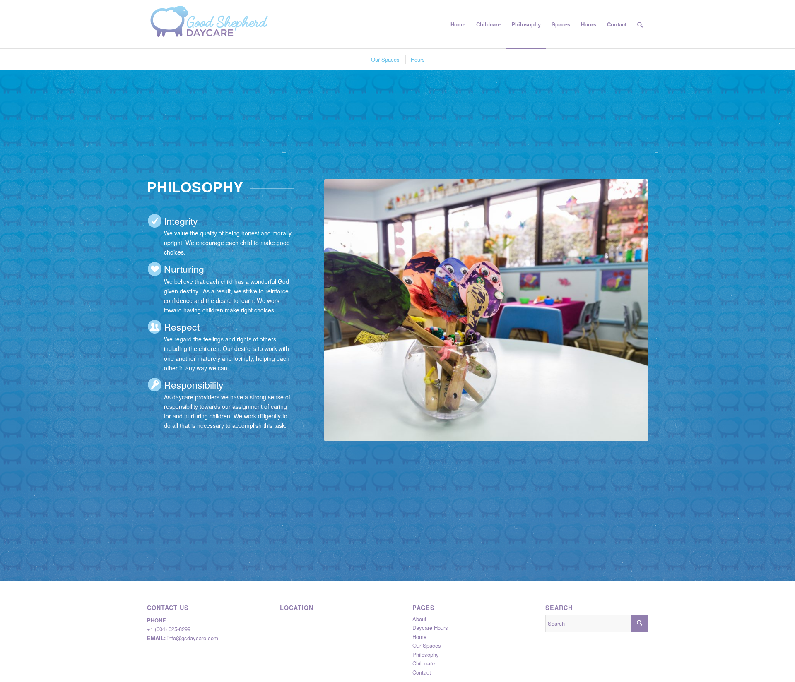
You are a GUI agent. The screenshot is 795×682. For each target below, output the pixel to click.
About (419, 619)
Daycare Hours (430, 628)
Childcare (423, 663)
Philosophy (425, 654)
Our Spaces (426, 645)
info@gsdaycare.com (192, 638)
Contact (421, 672)
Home (419, 637)
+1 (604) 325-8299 (168, 629)
